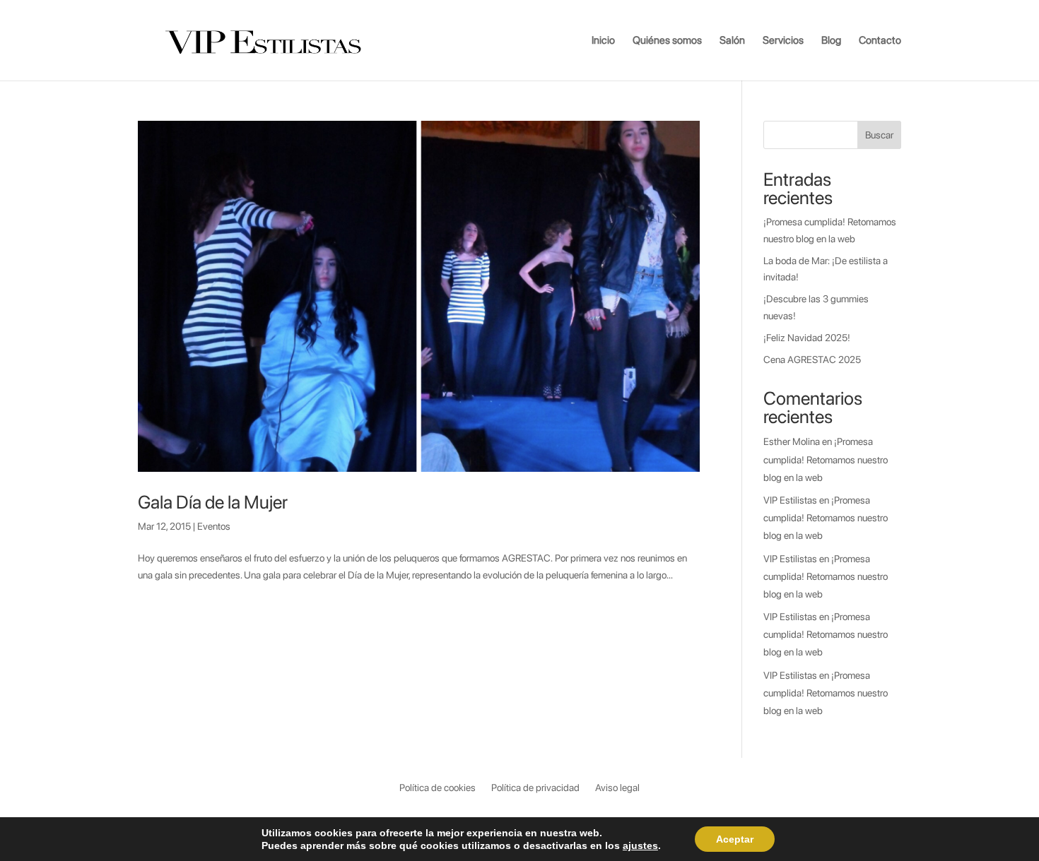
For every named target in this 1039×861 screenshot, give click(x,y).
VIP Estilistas (790, 500)
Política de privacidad (535, 788)
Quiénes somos (667, 41)
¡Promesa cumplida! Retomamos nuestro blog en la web (825, 459)
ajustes (640, 845)
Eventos (213, 526)
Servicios (783, 41)
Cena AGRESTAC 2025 (812, 359)
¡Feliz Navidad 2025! (806, 337)
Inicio (603, 41)
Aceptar (734, 839)
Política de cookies (437, 788)
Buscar (879, 135)
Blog (831, 41)
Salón (732, 41)
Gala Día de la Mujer (213, 502)
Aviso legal (617, 788)
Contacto (880, 41)
